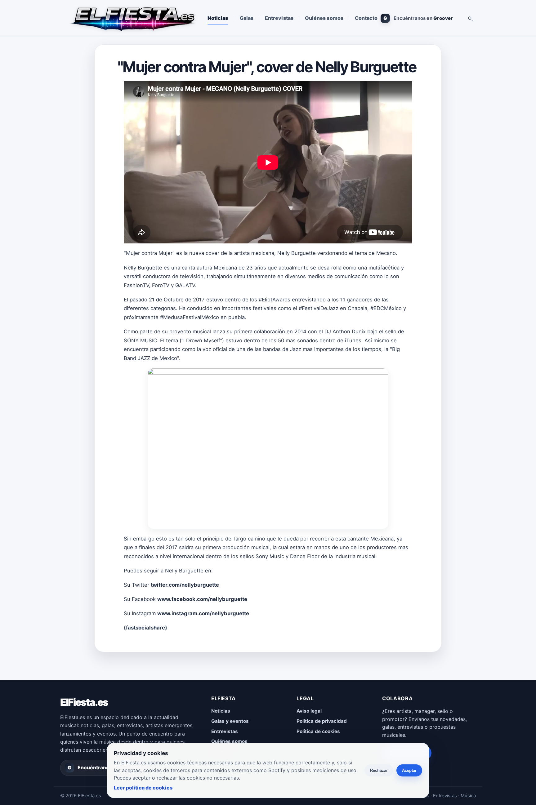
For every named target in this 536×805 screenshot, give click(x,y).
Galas (246, 18)
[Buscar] (470, 18)
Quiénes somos (324, 18)
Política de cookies (318, 731)
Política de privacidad (322, 721)
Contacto (366, 18)
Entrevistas (279, 18)
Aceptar (409, 770)
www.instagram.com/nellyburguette (203, 613)
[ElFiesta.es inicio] (132, 18)
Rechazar (379, 770)
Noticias (218, 18)
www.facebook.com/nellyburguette (202, 599)
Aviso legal (309, 711)
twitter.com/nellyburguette (185, 585)
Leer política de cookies (143, 788)
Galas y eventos (230, 721)
